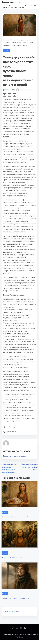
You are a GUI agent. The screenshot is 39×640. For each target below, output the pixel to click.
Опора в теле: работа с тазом (12, 558)
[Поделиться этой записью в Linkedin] (14, 95)
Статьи (13, 40)
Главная (6, 40)
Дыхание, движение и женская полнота (16, 598)
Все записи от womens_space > (14, 456)
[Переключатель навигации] (34, 4)
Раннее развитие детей (11, 611)
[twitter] (9, 95)
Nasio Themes (19, 634)
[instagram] (17, 629)
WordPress (19, 637)
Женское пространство (11, 2)
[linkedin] (25, 629)
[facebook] (4, 95)
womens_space (25, 90)
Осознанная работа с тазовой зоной (15, 517)
